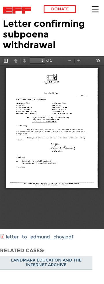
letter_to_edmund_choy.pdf (39, 237)
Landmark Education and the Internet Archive (46, 262)
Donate (60, 9)
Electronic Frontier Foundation (18, 10)
